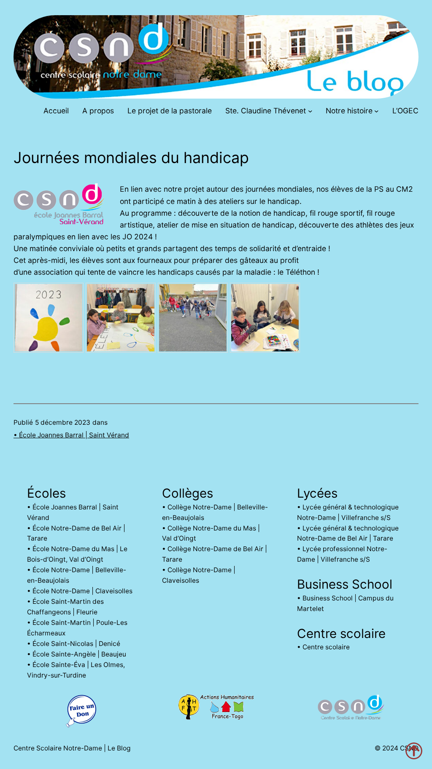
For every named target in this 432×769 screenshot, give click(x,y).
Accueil (56, 110)
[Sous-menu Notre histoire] (376, 111)
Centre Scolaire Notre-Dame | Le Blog (72, 748)
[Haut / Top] (413, 750)
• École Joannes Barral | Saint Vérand (71, 435)
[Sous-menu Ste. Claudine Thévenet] (310, 111)
